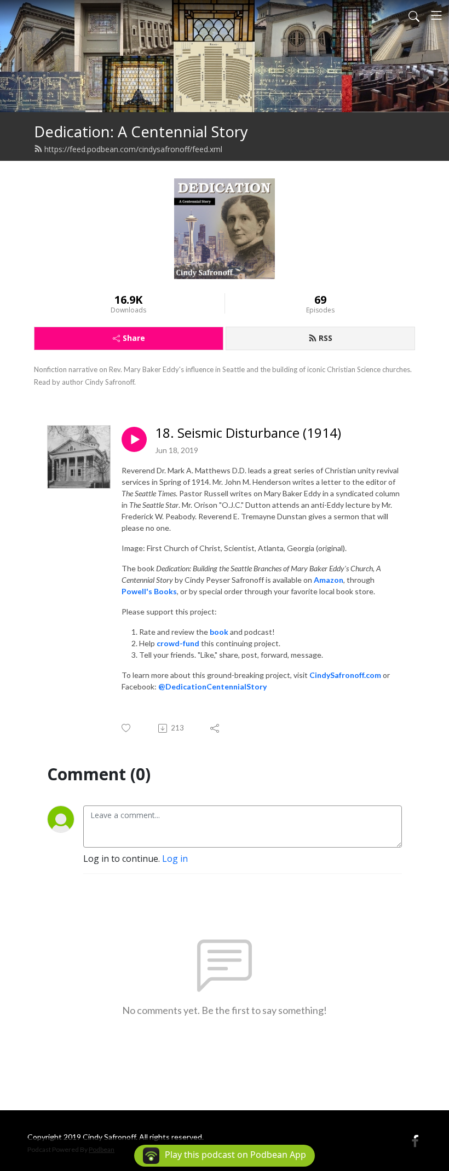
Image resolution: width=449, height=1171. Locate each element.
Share (134, 338)
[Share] (215, 728)
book (219, 631)
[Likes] (126, 728)
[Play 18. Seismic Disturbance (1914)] (134, 439)
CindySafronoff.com (345, 675)
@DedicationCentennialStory (212, 686)
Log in (175, 859)
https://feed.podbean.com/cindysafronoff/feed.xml (133, 149)
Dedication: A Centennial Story (141, 131)
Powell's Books (149, 591)
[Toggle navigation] (436, 15)
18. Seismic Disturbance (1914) (248, 433)
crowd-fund (178, 643)
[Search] (414, 15)
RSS (325, 338)
